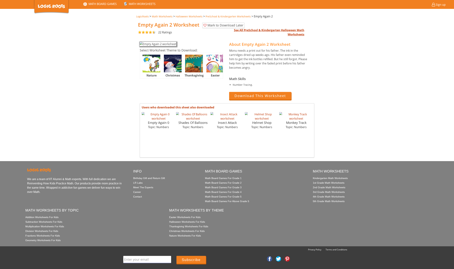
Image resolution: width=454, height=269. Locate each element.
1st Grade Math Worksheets (328, 182)
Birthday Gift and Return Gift (149, 178)
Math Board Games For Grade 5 (223, 196)
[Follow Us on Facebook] (269, 259)
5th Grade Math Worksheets (329, 201)
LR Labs (138, 182)
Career (137, 192)
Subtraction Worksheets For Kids (43, 221)
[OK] (140, 32)
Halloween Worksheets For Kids (187, 221)
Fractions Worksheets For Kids (42, 235)
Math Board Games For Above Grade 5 (227, 201)
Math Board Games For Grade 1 (223, 178)
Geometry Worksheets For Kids (43, 240)
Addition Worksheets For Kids (42, 217)
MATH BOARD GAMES (102, 4)
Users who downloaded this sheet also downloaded (178, 107)
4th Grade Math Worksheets (329, 196)
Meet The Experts (143, 187)
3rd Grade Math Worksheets (329, 192)
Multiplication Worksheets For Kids (44, 226)
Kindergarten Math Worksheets (330, 178)
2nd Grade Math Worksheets (329, 187)
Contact (137, 196)
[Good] (141, 32)
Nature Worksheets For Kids (185, 235)
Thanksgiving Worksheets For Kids (188, 226)
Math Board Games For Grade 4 (223, 192)
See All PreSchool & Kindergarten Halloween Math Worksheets (269, 32)
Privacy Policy (314, 249)
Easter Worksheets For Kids (185, 217)
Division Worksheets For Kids (41, 231)
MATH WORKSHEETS (142, 4)
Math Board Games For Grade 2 (223, 182)
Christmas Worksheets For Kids (187, 231)
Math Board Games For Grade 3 (223, 187)
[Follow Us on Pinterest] (287, 259)
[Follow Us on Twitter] (278, 259)
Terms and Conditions (336, 249)
